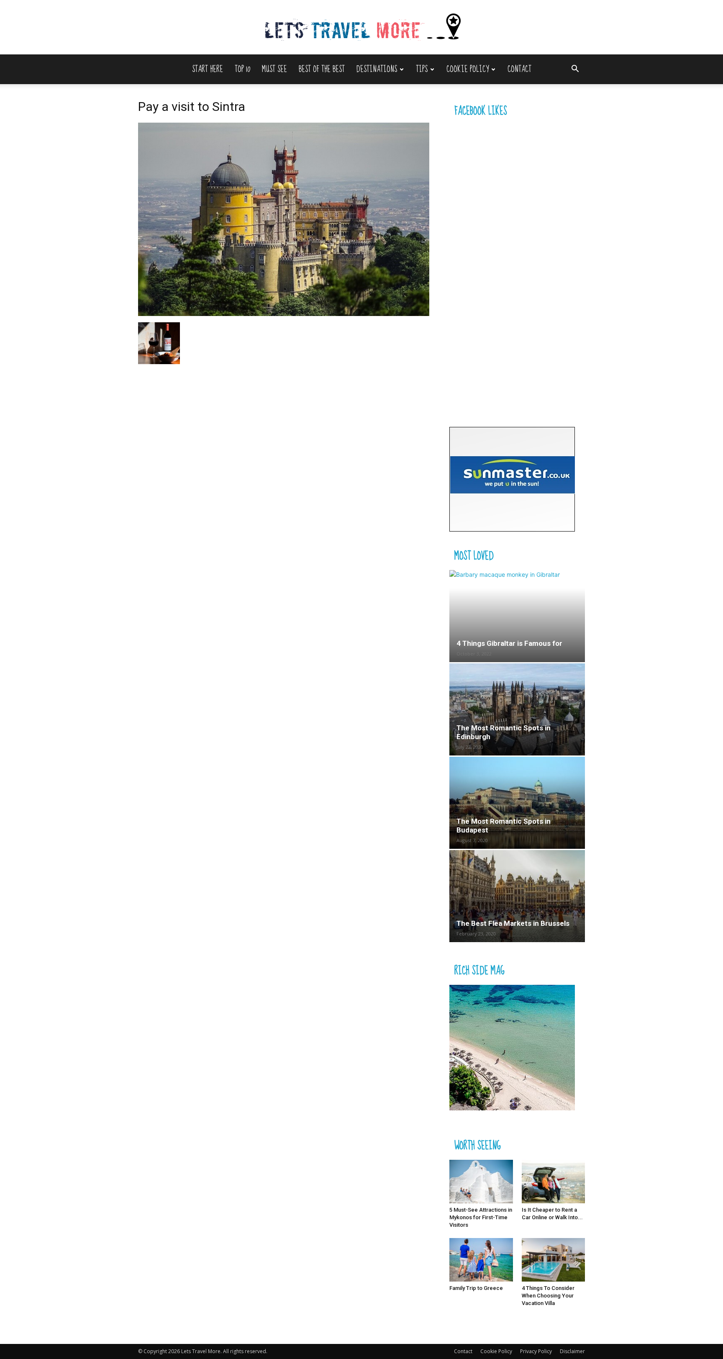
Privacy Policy (536, 1351)
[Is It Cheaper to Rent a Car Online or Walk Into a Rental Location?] (553, 1181)
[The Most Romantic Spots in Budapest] (517, 803)
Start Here (207, 69)
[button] (575, 70)
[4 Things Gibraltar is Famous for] (517, 616)
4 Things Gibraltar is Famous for (509, 643)
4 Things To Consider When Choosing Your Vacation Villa (548, 1295)
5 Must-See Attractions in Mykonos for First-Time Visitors (480, 1217)
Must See (274, 69)
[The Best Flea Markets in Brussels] (517, 896)
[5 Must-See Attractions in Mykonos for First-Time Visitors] (481, 1181)
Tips (422, 69)
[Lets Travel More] (361, 28)
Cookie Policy (467, 69)
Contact (519, 69)
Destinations (376, 69)
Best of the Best (322, 69)
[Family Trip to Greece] (481, 1260)
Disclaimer (572, 1351)
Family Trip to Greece (476, 1288)
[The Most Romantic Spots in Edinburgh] (517, 709)
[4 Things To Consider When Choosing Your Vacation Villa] (553, 1260)
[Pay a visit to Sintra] (283, 313)
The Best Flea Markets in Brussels (512, 923)
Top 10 (242, 69)
